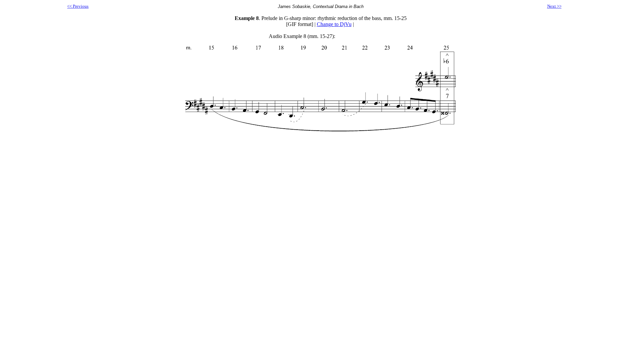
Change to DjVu (334, 24)
